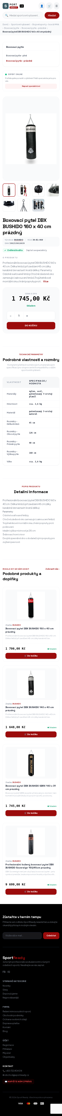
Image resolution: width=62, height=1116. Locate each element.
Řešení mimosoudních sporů (17, 1011)
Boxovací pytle (11, 28)
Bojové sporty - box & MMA (45, 24)
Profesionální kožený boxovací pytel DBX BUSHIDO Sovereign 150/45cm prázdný (29, 866)
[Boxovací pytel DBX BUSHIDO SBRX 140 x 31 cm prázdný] (31, 763)
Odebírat (51, 935)
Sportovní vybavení (20, 24)
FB (4, 971)
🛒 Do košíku (31, 656)
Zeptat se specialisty (36, 250)
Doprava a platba (11, 1023)
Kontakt (7, 1027)
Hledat (52, 15)
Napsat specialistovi (31, 86)
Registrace (8, 1045)
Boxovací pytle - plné (16, 55)
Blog (5, 1031)
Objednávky (9, 1057)
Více (45, 281)
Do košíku (31, 325)
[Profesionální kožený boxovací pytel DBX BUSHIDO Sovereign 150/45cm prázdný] (31, 841)
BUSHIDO (18, 240)
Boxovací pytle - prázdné (34, 28)
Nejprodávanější (11, 997)
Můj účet (7, 1053)
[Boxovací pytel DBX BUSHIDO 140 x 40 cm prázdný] (31, 684)
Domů (5, 24)
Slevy (5, 990)
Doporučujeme (10, 993)
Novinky (6, 986)
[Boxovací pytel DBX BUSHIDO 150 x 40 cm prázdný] (31, 605)
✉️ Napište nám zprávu (18, 1081)
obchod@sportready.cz (17, 1075)
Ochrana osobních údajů (15, 1019)
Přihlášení (7, 1049)
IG (9, 971)
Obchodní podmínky (13, 1015)
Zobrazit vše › (52, 569)
